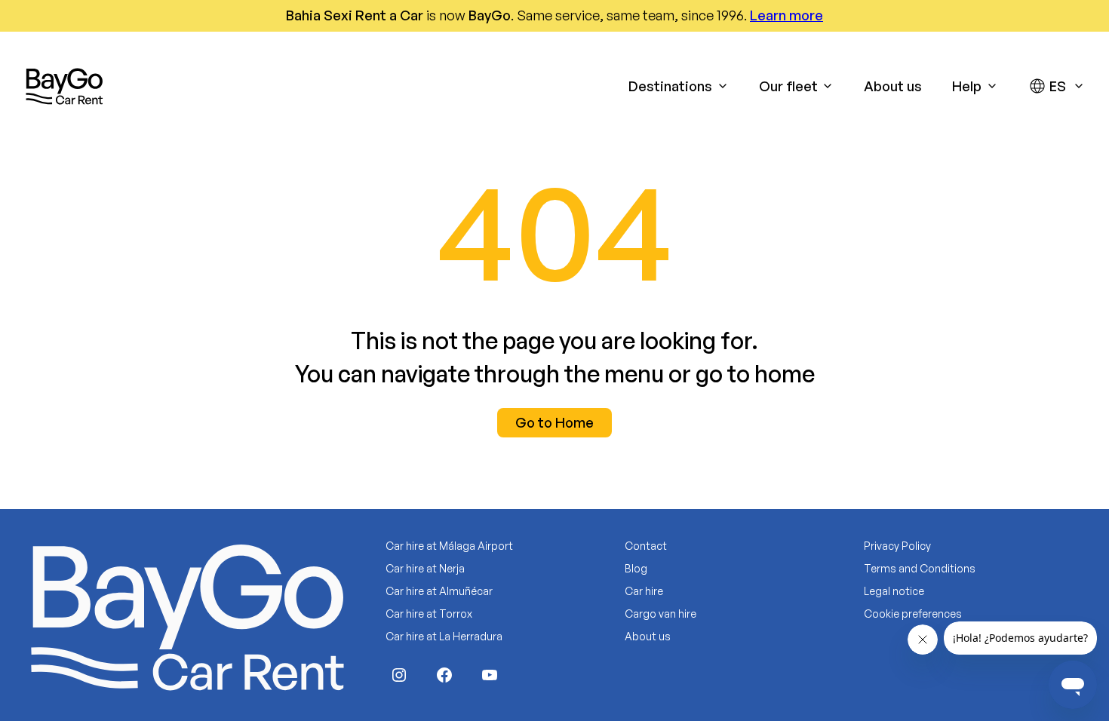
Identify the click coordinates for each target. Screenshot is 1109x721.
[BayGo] (64, 86)
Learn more (786, 15)
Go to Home (554, 422)
